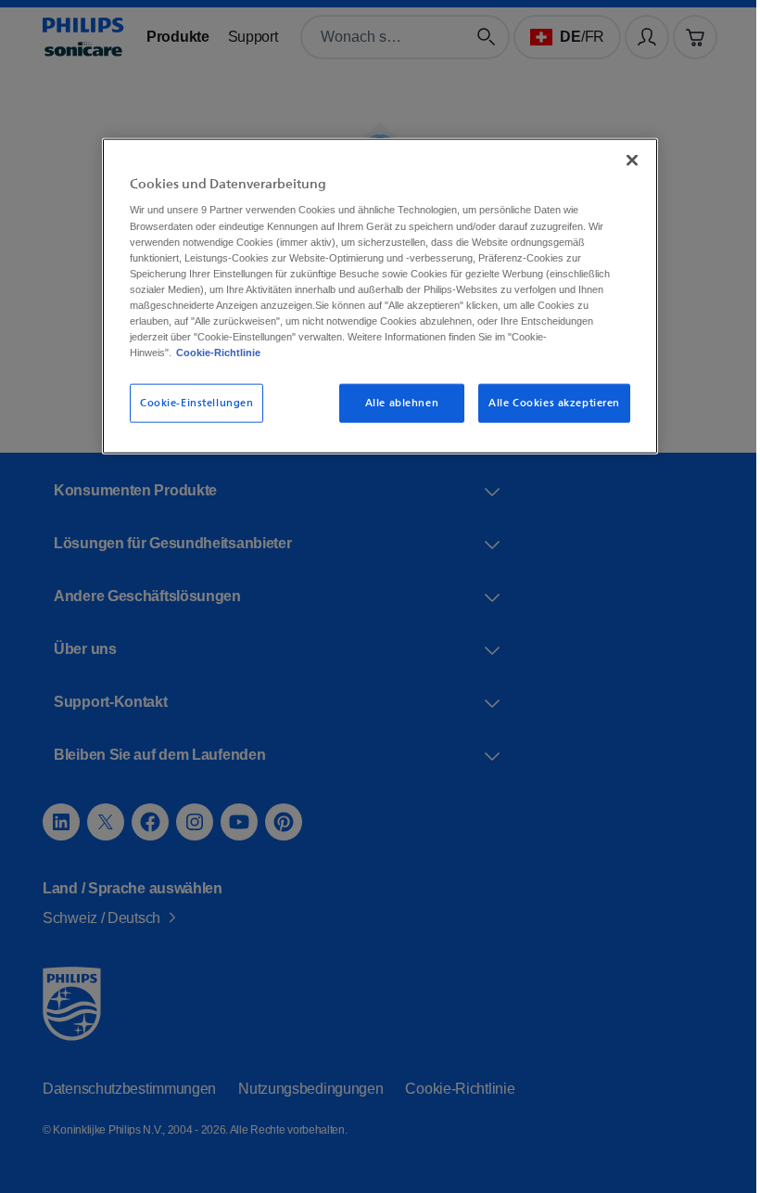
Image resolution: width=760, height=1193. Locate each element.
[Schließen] (625, 159)
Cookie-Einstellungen (190, 402)
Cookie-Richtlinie (269, 351)
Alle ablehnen (395, 402)
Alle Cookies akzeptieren (548, 402)
